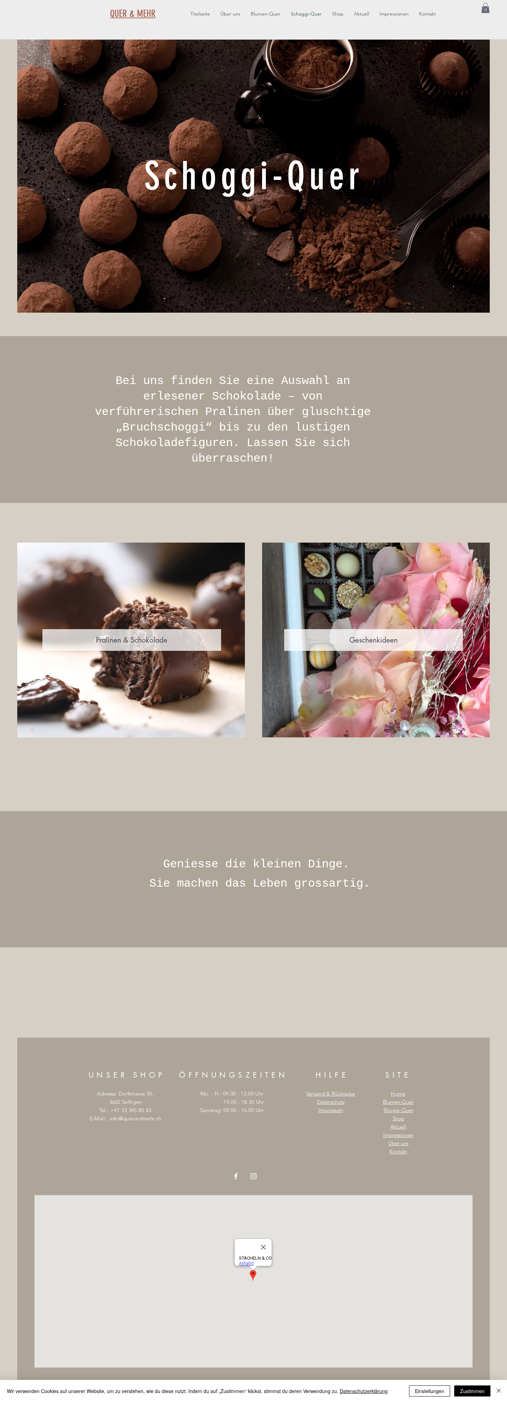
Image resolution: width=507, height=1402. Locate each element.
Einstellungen (429, 1391)
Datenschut (329, 1102)
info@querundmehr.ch (135, 1118)
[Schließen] (499, 1390)
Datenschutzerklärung (364, 1391)
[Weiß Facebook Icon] (236, 1176)
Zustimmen (472, 1391)
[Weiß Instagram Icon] (253, 1176)
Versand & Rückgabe (330, 1093)
